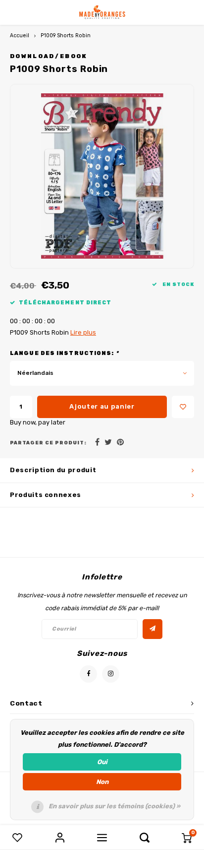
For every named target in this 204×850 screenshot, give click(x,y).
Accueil (19, 35)
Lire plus (83, 332)
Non (102, 781)
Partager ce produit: (48, 442)
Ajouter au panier (101, 406)
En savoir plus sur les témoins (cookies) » (114, 806)
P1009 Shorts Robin (66, 35)
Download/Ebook (49, 56)
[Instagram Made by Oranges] (110, 674)
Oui (102, 762)
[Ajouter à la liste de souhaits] (183, 407)
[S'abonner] (152, 629)
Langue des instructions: (64, 353)
